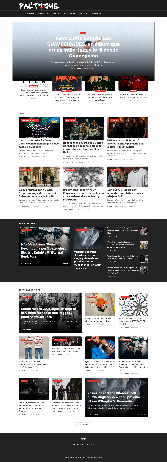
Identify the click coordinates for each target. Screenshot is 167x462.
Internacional (60, 340)
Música (56, 14)
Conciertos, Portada (30, 120)
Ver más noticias (82, 424)
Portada (33, 86)
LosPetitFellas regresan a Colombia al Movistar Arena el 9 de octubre (100, 97)
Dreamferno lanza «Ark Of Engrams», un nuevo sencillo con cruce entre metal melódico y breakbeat (83, 194)
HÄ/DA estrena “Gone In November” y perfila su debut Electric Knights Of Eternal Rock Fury (43, 250)
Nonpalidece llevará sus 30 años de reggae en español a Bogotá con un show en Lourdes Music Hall (83, 147)
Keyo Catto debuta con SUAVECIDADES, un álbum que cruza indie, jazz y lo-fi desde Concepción (83, 47)
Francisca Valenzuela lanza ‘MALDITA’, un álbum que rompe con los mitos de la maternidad (33, 93)
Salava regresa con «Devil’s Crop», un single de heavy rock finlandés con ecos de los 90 (37, 193)
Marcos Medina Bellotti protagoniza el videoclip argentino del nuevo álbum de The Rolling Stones (123, 270)
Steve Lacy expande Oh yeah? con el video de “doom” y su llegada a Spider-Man (122, 230)
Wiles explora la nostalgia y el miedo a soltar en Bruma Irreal (133, 95)
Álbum (83, 33)
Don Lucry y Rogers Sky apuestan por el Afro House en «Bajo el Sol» (126, 193)
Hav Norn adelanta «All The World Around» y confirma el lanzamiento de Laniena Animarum (31, 407)
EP (89, 340)
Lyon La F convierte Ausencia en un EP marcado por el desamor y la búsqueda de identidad (100, 364)
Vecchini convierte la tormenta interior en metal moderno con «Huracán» (122, 257)
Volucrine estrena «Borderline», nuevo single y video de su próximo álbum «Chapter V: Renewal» (87, 258)
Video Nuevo (26, 230)
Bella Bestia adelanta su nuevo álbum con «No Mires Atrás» (66, 349)
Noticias (30, 14)
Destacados (69, 14)
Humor (24, 340)
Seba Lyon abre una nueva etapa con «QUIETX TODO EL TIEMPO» (131, 321)
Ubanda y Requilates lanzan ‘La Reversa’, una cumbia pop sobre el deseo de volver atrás (121, 244)
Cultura (83, 14)
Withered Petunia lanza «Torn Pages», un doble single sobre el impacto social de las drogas (66, 405)
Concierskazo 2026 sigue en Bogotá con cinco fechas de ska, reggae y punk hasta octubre (48, 313)
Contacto (96, 14)
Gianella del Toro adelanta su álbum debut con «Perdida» (98, 319)
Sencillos (114, 120)
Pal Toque (77, 68)
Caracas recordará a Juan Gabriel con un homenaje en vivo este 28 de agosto (39, 143)
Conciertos (43, 14)
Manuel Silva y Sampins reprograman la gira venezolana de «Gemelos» (33, 364)
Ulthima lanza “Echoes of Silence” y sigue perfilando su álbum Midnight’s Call (125, 143)
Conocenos (78, 445)
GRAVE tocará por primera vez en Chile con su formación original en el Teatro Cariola (67, 97)
